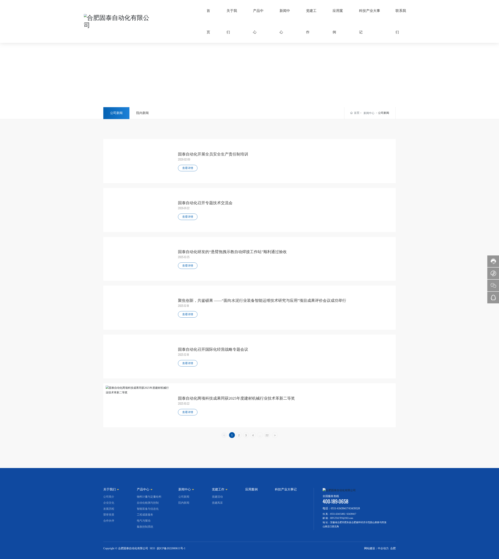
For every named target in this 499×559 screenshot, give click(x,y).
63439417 (351, 514)
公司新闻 (116, 113)
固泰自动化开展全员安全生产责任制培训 (213, 154)
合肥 (393, 548)
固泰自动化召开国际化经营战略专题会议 (213, 349)
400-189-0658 (335, 501)
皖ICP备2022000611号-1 (171, 548)
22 (267, 435)
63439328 (354, 508)
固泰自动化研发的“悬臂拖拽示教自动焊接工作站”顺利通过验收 (232, 252)
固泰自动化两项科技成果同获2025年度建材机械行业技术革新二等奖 (236, 398)
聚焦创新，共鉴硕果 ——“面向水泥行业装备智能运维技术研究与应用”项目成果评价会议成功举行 (262, 300)
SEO (152, 548)
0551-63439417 (339, 508)
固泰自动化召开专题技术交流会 (205, 203)
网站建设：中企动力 (376, 548)
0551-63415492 (337, 514)
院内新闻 (142, 113)
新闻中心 (369, 113)
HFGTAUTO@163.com (341, 518)
